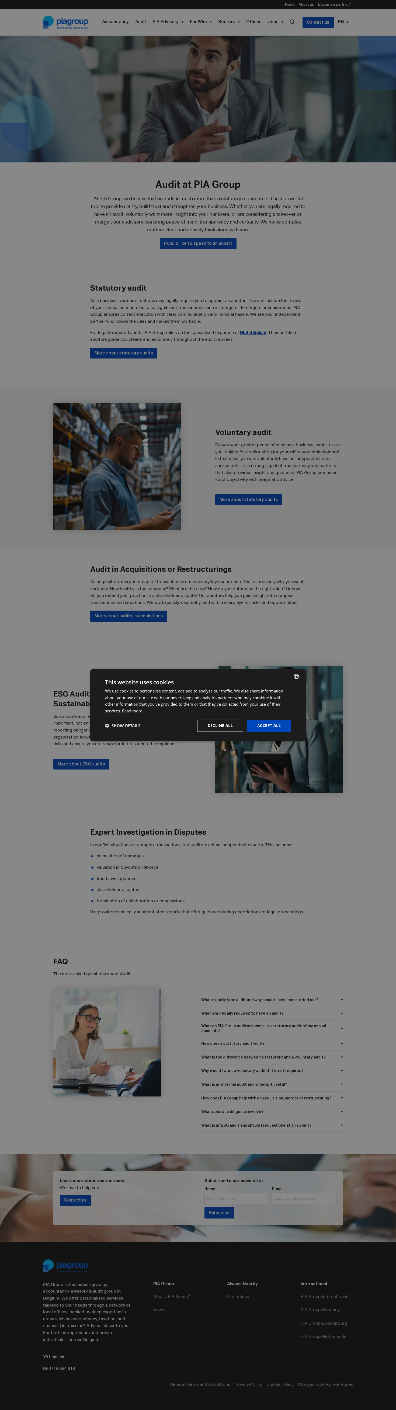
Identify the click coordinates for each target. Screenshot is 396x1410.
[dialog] (198, 705)
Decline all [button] (220, 725)
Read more (132, 710)
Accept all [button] (269, 725)
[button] (122, 726)
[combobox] (296, 676)
